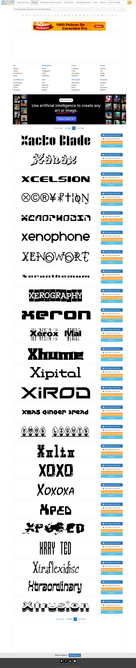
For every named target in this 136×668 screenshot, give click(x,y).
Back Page (59, 128)
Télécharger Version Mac (112, 139)
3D (14, 65)
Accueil (35, 2)
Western (103, 90)
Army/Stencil (17, 73)
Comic (73, 65)
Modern (44, 90)
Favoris (102, 2)
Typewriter (103, 87)
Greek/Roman (18, 80)
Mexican (45, 87)
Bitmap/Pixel (46, 65)
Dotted (102, 65)
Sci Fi (102, 85)
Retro (73, 87)
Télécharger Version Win (112, 135)
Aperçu (112, 146)
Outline (74, 85)
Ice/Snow (16, 90)
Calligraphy (46, 71)
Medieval (45, 85)
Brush (44, 68)
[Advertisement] (69, 47)
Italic (43, 80)
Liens (95, 2)
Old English (75, 80)
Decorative (75, 73)
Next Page (80, 128)
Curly (73, 71)
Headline (16, 85)
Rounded (103, 80)
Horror (15, 87)
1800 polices (68, 2)
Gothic (102, 73)
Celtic (44, 73)
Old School (75, 83)
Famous (103, 68)
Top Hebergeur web (83, 2)
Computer (74, 68)
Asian (15, 76)
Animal (15, 68)
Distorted (74, 76)
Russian (103, 83)
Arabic (15, 71)
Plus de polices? (61, 655)
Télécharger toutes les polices (50, 2)
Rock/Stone (75, 90)
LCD (43, 83)
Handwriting (17, 83)
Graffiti (102, 76)
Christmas (45, 76)
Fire (101, 71)
